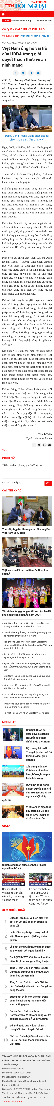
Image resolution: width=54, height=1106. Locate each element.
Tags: (5, 450)
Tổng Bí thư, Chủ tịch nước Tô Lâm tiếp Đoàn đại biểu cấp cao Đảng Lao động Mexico (31, 986)
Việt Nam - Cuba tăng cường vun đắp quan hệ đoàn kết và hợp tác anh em (27, 677)
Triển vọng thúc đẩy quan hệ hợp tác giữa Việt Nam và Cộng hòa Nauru (27, 705)
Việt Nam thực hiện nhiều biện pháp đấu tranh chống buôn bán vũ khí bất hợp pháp (27, 625)
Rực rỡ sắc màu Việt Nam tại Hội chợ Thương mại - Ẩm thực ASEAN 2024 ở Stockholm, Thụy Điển (27, 666)
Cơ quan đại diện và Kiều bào (23, 29)
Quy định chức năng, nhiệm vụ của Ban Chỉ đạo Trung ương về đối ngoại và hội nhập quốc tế (27, 792)
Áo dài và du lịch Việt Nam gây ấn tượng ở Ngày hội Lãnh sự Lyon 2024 (25, 656)
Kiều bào (46, 35)
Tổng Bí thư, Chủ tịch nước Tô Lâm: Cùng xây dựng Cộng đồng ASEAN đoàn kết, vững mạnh (29, 971)
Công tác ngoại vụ (30, 35)
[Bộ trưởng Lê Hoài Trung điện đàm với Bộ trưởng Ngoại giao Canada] (13, 752)
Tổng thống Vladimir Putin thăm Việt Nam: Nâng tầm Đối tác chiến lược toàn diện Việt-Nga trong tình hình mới (28, 645)
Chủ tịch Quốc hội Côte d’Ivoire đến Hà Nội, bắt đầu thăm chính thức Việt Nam (30, 1040)
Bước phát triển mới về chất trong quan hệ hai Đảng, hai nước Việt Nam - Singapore (29, 1000)
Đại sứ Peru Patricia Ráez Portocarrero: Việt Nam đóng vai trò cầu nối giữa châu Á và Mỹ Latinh (30, 1015)
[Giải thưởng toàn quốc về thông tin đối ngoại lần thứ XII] (27, 847)
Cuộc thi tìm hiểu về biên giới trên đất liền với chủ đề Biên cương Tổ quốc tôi (29, 921)
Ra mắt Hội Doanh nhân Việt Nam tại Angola (26, 712)
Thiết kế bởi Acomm (12, 1101)
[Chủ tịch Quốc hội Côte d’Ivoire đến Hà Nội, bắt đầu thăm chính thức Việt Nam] (13, 734)
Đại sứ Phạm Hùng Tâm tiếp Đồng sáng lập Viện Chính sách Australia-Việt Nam (26, 696)
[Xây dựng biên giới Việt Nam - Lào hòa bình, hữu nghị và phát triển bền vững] (13, 771)
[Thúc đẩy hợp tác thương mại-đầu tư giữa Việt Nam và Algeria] (27, 511)
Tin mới (7, 21)
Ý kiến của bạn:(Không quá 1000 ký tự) (22, 465)
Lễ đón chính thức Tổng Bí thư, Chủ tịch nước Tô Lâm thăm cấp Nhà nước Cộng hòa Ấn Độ (40, 896)
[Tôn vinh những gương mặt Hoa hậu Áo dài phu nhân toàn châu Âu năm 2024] (27, 593)
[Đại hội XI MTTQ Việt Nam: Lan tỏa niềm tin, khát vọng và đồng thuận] (13, 879)
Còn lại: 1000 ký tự (11, 482)
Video (6, 826)
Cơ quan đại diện (10, 35)
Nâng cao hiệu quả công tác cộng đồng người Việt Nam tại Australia (27, 687)
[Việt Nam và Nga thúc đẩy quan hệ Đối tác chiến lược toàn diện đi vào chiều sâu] (13, 811)
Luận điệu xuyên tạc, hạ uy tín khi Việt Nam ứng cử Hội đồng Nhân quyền (29, 936)
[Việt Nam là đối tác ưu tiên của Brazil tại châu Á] (27, 552)
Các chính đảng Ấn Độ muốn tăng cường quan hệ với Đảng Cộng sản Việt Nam (27, 634)
